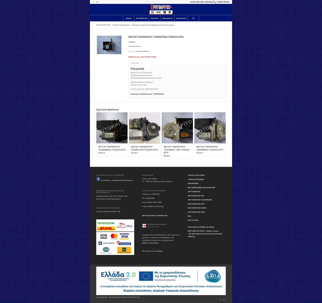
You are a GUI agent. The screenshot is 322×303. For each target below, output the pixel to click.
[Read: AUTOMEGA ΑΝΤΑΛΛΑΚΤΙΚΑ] (144, 226)
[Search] (193, 18)
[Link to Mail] (97, 2)
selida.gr (159, 251)
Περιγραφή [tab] (135, 63)
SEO (143, 251)
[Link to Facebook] (93, 2)
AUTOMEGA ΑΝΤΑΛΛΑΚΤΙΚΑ (157, 224)
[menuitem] (128, 18)
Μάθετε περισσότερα (150, 243)
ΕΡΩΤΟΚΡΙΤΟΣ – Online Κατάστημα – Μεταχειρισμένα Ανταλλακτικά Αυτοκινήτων (135, 25)
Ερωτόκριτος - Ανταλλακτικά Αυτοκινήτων (116, 180)
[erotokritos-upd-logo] (161, 9)
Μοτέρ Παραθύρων (143, 51)
